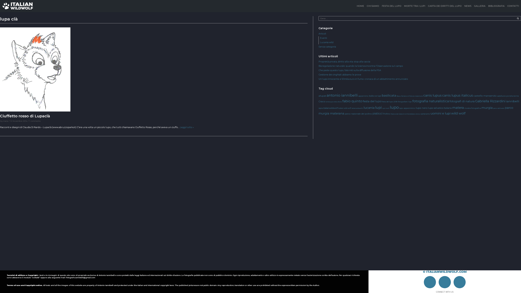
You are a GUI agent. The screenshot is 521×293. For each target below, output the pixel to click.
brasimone (419, 96)
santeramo (425, 114)
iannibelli (512, 101)
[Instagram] (445, 282)
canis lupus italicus (457, 95)
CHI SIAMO (373, 6)
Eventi (323, 38)
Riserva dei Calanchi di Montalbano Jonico (405, 114)
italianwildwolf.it (357, 108)
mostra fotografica (472, 108)
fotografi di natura (462, 101)
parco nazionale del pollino (358, 114)
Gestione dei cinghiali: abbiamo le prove (340, 74)
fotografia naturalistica (430, 101)
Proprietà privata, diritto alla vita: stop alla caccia (344, 61)
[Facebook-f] (430, 282)
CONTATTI (513, 6)
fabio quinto (352, 101)
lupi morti (385, 108)
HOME (360, 6)
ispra (321, 108)
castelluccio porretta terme (508, 96)
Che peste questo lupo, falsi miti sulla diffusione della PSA (350, 70)
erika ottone (337, 102)
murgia (487, 108)
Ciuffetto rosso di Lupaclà (25, 116)
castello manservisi (485, 95)
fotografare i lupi (405, 102)
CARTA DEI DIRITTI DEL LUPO (445, 6)
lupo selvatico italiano (440, 108)
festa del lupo (372, 101)
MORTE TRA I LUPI (414, 6)
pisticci (377, 113)
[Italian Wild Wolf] (18, 6)
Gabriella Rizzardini (490, 101)
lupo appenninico (407, 108)
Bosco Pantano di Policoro (406, 96)
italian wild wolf (344, 108)
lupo (394, 107)
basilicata (389, 95)
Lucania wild (326, 42)
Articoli (322, 33)
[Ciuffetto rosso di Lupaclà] (154, 69)
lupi (378, 107)
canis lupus (432, 95)
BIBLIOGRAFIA (496, 6)
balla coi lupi (375, 96)
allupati (322, 96)
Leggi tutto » (187, 127)
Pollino (386, 114)
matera (458, 108)
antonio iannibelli (342, 95)
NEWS (467, 6)
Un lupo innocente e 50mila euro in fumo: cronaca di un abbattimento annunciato (363, 79)
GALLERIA (479, 6)
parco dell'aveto (498, 108)
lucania (369, 108)
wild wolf (458, 113)
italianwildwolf (330, 108)
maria (5, 121)
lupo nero (422, 107)
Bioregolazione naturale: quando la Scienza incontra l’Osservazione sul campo (361, 66)
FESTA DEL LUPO (391, 6)
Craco (322, 101)
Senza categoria (327, 46)
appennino (363, 96)
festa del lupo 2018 (389, 102)
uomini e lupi (441, 113)
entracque (329, 102)
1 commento (35, 121)
